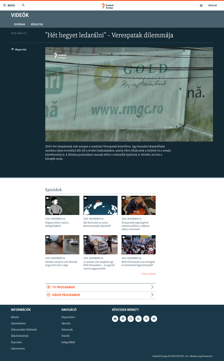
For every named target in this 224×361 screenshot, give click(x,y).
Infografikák (68, 342)
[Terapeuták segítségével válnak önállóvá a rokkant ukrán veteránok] (139, 205)
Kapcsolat (16, 342)
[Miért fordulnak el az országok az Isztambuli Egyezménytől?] (139, 244)
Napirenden (68, 317)
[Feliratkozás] (154, 319)
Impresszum (18, 348)
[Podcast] (146, 319)
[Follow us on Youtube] (115, 319)
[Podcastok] (201, 5)
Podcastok (67, 330)
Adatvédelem (18, 323)
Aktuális (66, 323)
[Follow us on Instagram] (131, 319)
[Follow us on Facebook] (123, 319)
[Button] (19, 50)
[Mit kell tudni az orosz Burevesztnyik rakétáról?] (100, 205)
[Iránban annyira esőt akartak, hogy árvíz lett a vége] (62, 244)
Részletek (37, 24)
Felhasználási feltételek (24, 330)
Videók (65, 336)
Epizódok (19, 24)
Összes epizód (149, 274)
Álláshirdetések (19, 336)
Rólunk (15, 317)
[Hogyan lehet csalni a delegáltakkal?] (62, 205)
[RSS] (138, 319)
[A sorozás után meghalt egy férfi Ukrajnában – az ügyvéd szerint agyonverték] (100, 244)
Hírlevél (212, 5)
